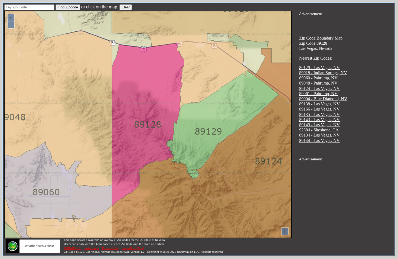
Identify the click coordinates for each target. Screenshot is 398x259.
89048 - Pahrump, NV (318, 83)
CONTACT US (72, 248)
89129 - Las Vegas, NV (319, 67)
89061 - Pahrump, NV (318, 93)
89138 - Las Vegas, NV (319, 104)
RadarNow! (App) (133, 248)
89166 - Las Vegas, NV (319, 109)
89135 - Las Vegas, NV (319, 114)
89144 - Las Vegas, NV (319, 140)
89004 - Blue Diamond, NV (323, 98)
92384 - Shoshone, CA (319, 130)
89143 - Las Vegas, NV (319, 119)
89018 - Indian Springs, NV (323, 72)
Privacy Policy (110, 248)
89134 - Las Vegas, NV (319, 135)
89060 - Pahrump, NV (318, 78)
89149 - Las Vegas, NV (319, 124)
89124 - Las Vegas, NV (319, 88)
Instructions (91, 248)
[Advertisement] (346, 23)
